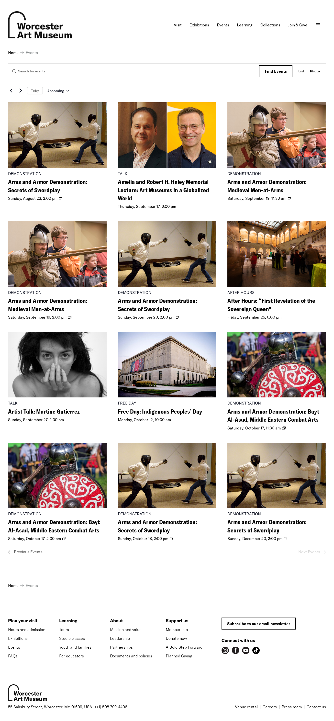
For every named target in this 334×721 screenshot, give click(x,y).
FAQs (13, 655)
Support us (177, 620)
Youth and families (75, 647)
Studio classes (72, 638)
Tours (64, 629)
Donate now (176, 638)
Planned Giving (179, 655)
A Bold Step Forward (184, 647)
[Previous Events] (11, 91)
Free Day (127, 403)
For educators (71, 655)
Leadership (120, 638)
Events (14, 647)
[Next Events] (20, 91)
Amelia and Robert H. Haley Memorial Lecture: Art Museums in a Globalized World (163, 190)
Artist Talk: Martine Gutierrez (44, 411)
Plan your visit (22, 620)
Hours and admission (26, 629)
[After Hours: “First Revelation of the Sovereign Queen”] (276, 254)
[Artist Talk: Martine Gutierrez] (57, 364)
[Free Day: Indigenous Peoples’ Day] (167, 364)
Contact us (316, 706)
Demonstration (25, 173)
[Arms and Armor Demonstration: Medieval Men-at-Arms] (276, 135)
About (116, 620)
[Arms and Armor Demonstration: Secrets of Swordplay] (57, 135)
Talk (122, 173)
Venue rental (246, 706)
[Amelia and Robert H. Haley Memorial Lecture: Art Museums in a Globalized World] (167, 135)
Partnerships (121, 647)
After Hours (241, 292)
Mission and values (127, 629)
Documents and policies (131, 655)
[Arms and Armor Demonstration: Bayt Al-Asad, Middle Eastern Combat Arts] (276, 364)
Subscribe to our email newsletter (258, 623)
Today (35, 90)
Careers (270, 706)
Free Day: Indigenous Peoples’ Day (160, 411)
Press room (292, 706)
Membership (177, 629)
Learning (68, 620)
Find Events (276, 71)
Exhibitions (18, 638)
